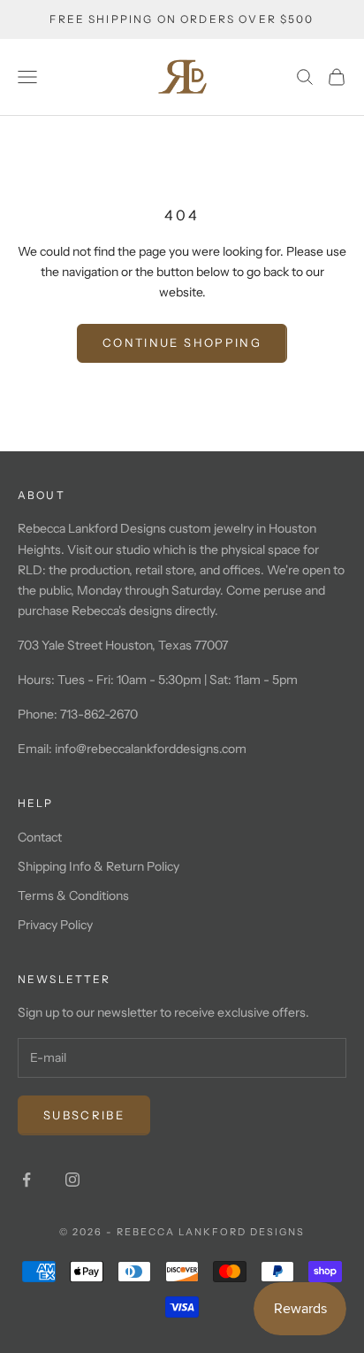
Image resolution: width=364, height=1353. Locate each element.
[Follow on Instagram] (72, 1179)
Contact (40, 837)
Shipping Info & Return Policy (98, 866)
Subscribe (84, 1115)
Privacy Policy (55, 925)
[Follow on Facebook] (26, 1179)
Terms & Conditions (73, 895)
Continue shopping (182, 342)
